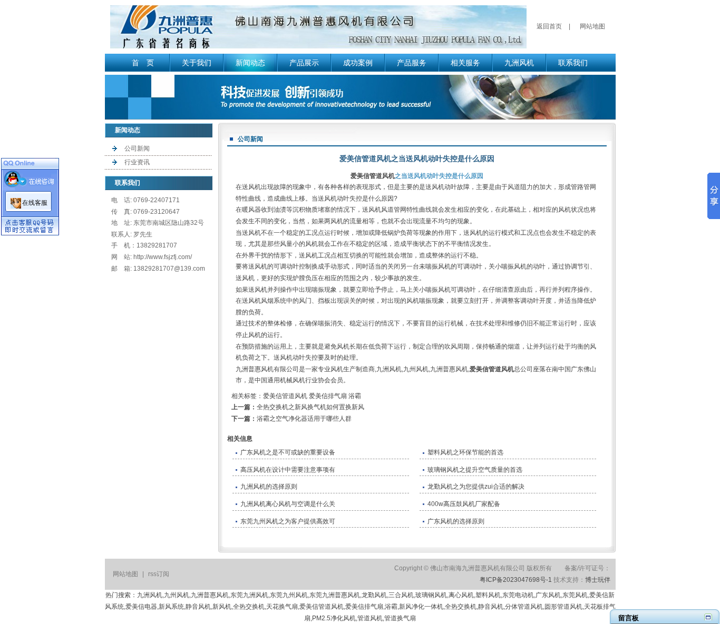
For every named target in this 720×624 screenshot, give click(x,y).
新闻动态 (250, 62)
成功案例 (358, 62)
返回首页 (549, 26)
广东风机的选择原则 (455, 521)
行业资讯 (137, 162)
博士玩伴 (597, 579)
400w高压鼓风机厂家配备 (463, 504)
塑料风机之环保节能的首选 (465, 452)
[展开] (708, 616)
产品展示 (304, 62)
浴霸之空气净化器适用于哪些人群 (304, 418)
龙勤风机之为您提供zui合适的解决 (475, 486)
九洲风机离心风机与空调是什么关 (287, 504)
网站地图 (592, 26)
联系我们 (573, 62)
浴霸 (354, 396)
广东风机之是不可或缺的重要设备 (287, 452)
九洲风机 (519, 62)
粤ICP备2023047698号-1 (516, 579)
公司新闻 (137, 148)
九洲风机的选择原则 (268, 486)
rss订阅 (158, 574)
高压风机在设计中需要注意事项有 (287, 469)
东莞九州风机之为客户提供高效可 (287, 521)
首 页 (143, 62)
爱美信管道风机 (373, 176)
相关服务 (465, 62)
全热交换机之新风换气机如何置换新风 (310, 407)
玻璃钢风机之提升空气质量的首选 (474, 469)
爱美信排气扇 (328, 396)
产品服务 (411, 62)
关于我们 (196, 62)
